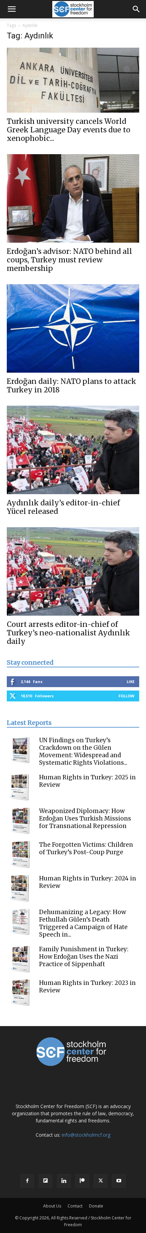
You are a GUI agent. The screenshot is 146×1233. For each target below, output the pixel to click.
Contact (75, 1206)
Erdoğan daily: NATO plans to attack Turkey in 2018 (71, 385)
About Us (52, 1206)
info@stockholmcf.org (86, 1135)
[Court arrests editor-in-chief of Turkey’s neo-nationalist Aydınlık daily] (73, 571)
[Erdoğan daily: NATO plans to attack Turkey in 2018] (73, 328)
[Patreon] (82, 1181)
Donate (96, 1206)
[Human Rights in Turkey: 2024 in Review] (20, 888)
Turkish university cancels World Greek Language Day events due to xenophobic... (68, 130)
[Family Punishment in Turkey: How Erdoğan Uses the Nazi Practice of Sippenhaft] (20, 959)
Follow (126, 695)
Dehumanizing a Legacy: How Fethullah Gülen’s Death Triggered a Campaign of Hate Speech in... (83, 923)
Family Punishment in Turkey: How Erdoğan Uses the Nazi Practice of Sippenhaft (83, 956)
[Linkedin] (64, 1181)
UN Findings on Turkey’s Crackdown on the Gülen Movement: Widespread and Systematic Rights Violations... (83, 751)
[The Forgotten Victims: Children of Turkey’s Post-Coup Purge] (20, 854)
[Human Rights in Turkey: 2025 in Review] (20, 787)
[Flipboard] (45, 1181)
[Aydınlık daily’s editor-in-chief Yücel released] (73, 450)
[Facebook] (27, 1181)
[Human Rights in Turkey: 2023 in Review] (20, 992)
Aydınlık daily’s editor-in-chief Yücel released (63, 507)
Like (130, 681)
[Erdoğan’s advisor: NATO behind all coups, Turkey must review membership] (73, 198)
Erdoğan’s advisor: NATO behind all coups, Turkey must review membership (69, 260)
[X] (100, 1181)
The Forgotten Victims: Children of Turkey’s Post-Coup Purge (86, 848)
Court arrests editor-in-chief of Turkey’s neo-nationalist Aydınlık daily (68, 633)
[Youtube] (119, 1181)
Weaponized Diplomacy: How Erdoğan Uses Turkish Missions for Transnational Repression (85, 818)
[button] (11, 9)
